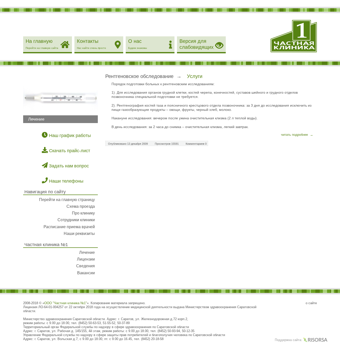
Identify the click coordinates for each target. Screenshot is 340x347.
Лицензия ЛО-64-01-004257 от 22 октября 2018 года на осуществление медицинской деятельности (97, 307)
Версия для (196, 44)
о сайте (311, 303)
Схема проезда (80, 206)
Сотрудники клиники (76, 220)
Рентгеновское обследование (139, 76)
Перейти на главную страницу (67, 200)
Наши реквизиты (79, 233)
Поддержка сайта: (289, 340)
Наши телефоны (65, 181)
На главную (42, 44)
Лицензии (86, 259)
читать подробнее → (297, 135)
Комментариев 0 (196, 143)
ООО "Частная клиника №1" (65, 303)
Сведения (85, 266)
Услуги (194, 76)
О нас (137, 44)
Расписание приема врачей (69, 227)
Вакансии (86, 273)
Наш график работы (69, 135)
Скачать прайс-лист (69, 150)
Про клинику (83, 213)
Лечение (87, 252)
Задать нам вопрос (68, 165)
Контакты (91, 44)
